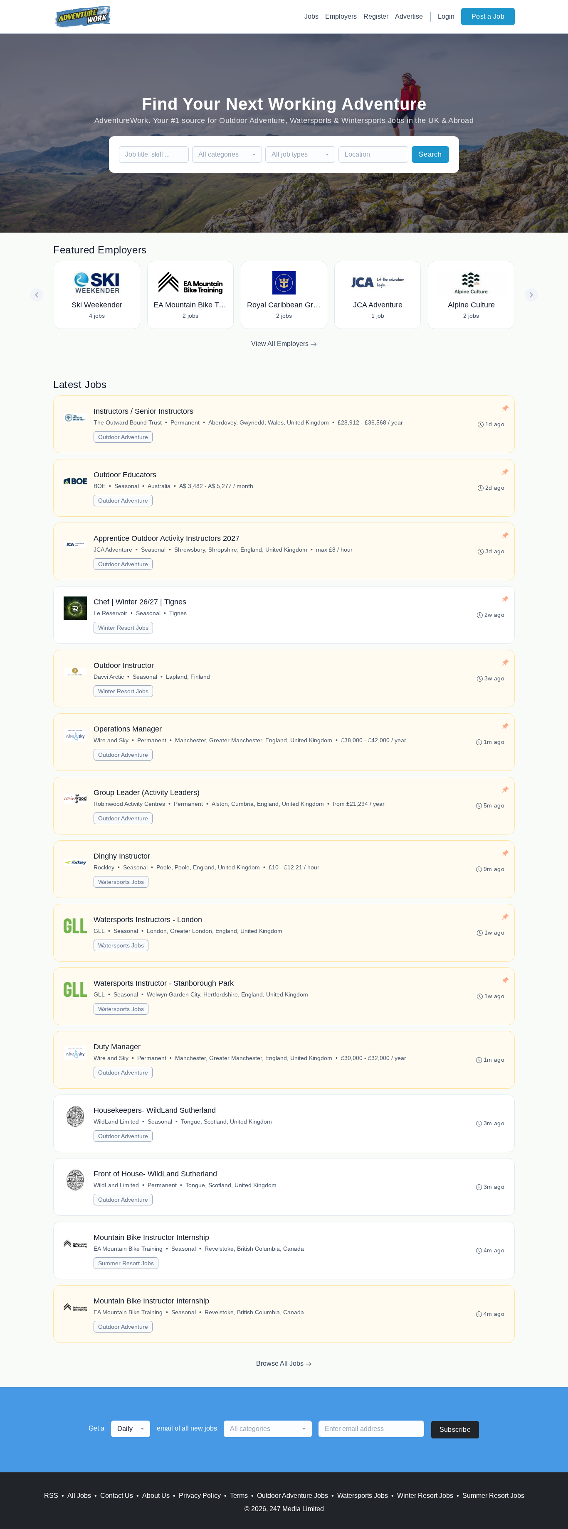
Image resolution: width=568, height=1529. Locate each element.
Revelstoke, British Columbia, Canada (254, 1248)
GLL (99, 931)
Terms (239, 1495)
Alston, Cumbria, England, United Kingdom (268, 803)
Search (430, 154)
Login (446, 16)
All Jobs (79, 1495)
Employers (341, 16)
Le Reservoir (110, 613)
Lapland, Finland (188, 676)
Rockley (104, 867)
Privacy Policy (200, 1495)
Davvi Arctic (109, 676)
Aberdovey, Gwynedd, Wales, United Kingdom (268, 422)
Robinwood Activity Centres (129, 803)
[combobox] (227, 154)
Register (375, 16)
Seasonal (126, 486)
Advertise (409, 16)
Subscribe (455, 1429)
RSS (51, 1495)
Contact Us (116, 1495)
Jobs (311, 16)
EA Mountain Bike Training (128, 1248)
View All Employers (280, 343)
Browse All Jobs (280, 1363)
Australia (159, 486)
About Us (156, 1495)
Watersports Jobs (121, 882)
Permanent (185, 422)
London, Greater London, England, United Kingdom (214, 931)
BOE (100, 486)
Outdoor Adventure (123, 437)
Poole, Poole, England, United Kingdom (208, 867)
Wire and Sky (111, 740)
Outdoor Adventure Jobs (292, 1495)
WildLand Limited (116, 1121)
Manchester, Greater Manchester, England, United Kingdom (253, 740)
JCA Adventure (113, 549)
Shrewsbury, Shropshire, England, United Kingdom (240, 549)
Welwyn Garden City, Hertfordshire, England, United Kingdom (227, 994)
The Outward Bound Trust (128, 422)
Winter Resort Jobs (123, 627)
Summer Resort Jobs (126, 1263)
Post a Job (488, 16)
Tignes (178, 613)
